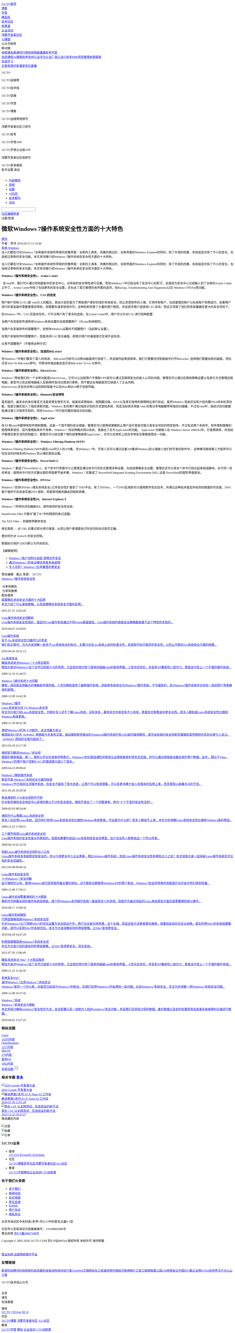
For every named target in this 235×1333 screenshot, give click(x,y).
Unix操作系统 (10, 635)
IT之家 (137, 1270)
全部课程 (7, 57)
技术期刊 (15, 198)
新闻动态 (15, 1193)
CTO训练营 (48, 1172)
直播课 (41, 52)
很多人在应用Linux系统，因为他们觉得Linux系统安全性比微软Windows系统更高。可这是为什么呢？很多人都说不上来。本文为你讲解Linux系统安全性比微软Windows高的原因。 (116, 820)
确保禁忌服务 (25, 662)
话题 (12, 189)
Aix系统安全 (9, 658)
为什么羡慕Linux (22, 815)
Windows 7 (8, 775)
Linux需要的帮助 (24, 896)
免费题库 (95, 57)
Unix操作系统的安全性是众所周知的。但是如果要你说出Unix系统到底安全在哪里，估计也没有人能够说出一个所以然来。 (80, 838)
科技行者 (66, 1270)
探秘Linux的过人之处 (25, 851)
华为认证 (46, 57)
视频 (12, 184)
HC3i (31, 1154)
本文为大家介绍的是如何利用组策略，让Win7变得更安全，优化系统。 (47, 946)
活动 (12, 202)
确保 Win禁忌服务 (22, 959)
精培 (27, 1172)
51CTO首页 (8, 4)
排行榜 (23, 52)
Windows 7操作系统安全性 (18, 578)
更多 (19, 1077)
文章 (4, 65)
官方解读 (21, 752)
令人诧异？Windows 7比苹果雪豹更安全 (34, 567)
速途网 (108, 1270)
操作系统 (26, 775)
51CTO (13, 1154)
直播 (34, 65)
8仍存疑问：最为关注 (31, 730)
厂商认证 (57, 57)
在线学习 (7, 61)
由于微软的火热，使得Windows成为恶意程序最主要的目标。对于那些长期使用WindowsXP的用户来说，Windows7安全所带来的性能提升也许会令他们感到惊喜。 (105, 883)
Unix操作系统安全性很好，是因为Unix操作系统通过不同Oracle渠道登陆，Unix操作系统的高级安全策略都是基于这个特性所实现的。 (87, 622)
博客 (4, 8)
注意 (25, 982)
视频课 (5, 52)
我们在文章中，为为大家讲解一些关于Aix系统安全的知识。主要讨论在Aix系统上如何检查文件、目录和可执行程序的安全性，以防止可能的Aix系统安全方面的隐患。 (109, 644)
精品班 (5, 17)
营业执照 (7, 1254)
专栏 (28, 65)
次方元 (222, 1270)
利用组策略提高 (25, 941)
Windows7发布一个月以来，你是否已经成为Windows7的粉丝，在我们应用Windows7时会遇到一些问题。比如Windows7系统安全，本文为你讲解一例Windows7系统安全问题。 (113, 986)
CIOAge (23, 1154)
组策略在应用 (23, 599)
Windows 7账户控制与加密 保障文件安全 (35, 558)
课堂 (22, 65)
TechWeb (77, 1270)
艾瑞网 (87, 1270)
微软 (18, 775)
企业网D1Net (200, 1270)
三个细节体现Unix (23, 833)
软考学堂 (51, 52)
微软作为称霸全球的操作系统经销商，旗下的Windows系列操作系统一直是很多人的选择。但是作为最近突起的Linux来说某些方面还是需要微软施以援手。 (101, 901)
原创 (4, 239)
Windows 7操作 (11, 703)
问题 (19, 680)
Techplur (39, 1154)
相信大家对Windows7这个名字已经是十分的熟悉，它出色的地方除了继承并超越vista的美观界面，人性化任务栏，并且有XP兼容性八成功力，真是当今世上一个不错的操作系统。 (116, 667)
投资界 (213, 1270)
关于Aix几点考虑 (24, 640)
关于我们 (15, 1188)
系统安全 (7, 977)
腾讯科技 (19, 1270)
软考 (25, 57)
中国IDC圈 (185, 1270)
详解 (16, 878)
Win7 (16, 977)
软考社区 (7, 21)
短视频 (32, 52)
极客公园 (156, 1270)
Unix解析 (17, 617)
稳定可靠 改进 (26, 779)
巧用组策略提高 (25, 919)
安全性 (24, 874)
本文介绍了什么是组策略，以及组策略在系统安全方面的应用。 (42, 604)
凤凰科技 (42, 1270)
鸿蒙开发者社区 (11, 34)
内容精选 (15, 180)
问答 (16, 65)
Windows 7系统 (11, 1000)
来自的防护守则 (22, 797)
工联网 (146, 1270)
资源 (10, 65)
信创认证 (34, 57)
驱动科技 (54, 1270)
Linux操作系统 (10, 874)
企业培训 (7, 30)
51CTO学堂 (16, 1172)
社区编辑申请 (10, 213)
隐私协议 (15, 1214)
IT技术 (67, 57)
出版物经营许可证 (25, 1254)
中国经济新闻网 (122, 1270)
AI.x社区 (61, 1163)
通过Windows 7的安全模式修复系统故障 (34, 562)
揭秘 (18, 1004)
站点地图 (15, 1197)
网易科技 (31, 1270)
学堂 (4, 12)
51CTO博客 (16, 1163)
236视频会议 (170, 1270)
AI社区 (13, 193)
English (13, 1205)
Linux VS (24, 707)
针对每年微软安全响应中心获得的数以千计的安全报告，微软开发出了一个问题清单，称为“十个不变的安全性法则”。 (77, 802)
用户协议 (15, 1209)
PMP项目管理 (81, 57)
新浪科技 (7, 1270)
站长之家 (98, 1270)
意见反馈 (15, 1202)
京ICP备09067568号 (26, 1233)
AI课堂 (5, 39)
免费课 (5, 26)
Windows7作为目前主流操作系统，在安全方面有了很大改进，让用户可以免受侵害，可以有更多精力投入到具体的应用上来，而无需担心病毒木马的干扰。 (101, 784)
